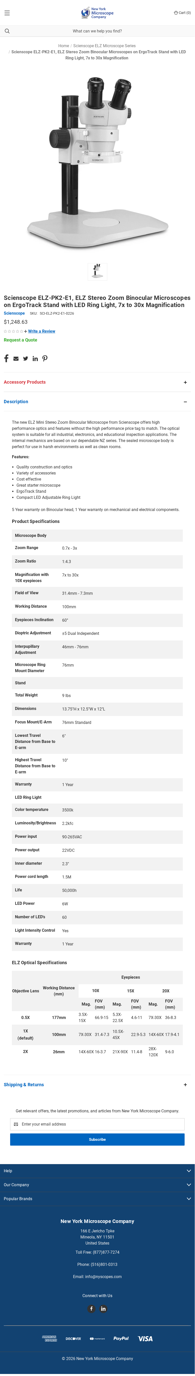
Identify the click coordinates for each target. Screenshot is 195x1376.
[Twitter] (25, 358)
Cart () (184, 13)
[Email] (16, 358)
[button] (39, 331)
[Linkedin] (35, 358)
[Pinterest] (44, 358)
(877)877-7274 (106, 1252)
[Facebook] (6, 358)
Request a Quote (20, 340)
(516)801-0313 (104, 1264)
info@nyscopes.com (103, 1276)
